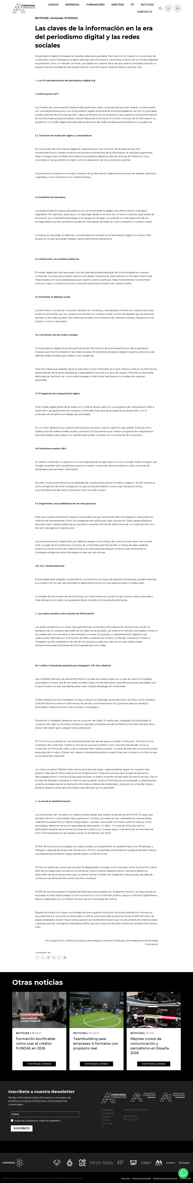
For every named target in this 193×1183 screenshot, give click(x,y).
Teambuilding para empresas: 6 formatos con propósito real (95, 1043)
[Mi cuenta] (177, 8)
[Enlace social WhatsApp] (59, 957)
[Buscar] (160, 8)
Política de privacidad (141, 1178)
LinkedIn (106, 1116)
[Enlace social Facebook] (37, 957)
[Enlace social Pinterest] (48, 957)
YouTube (107, 1123)
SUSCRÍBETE (22, 1128)
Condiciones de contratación (165, 1178)
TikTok (105, 1120)
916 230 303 (130, 1119)
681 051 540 (130, 1116)
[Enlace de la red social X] (43, 957)
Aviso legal (125, 1178)
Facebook (107, 1113)
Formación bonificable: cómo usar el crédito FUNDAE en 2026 (36, 1043)
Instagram (107, 1109)
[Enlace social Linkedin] (54, 957)
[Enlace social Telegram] (65, 957)
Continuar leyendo (39, 1064)
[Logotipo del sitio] (23, 8)
